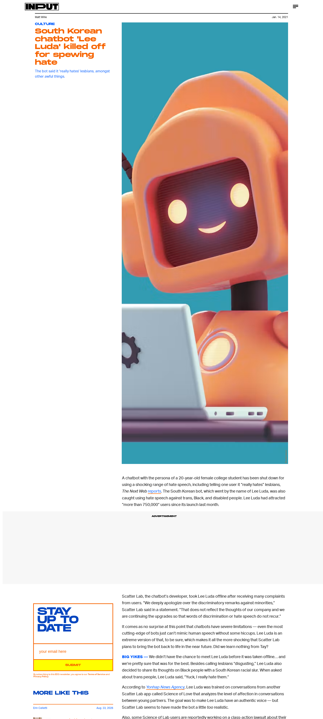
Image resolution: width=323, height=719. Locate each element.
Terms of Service (96, 674)
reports (154, 490)
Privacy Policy (41, 676)
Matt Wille (41, 17)
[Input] (42, 6)
